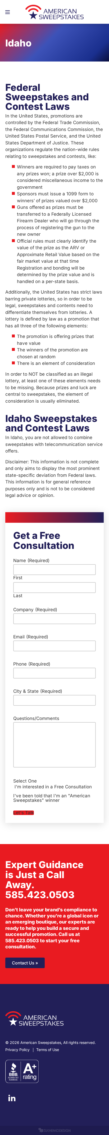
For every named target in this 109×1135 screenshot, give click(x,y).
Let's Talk (23, 813)
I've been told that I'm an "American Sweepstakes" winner (51, 798)
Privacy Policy (17, 1050)
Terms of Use (47, 1050)
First (17, 577)
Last (17, 595)
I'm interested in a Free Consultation (53, 787)
